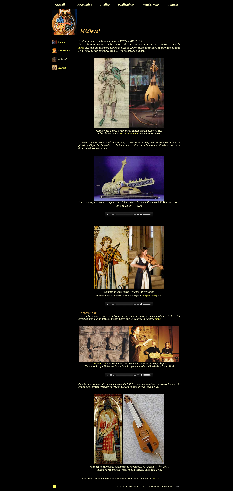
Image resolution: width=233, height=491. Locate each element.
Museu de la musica (130, 133)
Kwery (177, 486)
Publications (126, 4)
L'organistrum (99, 363)
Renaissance (63, 50)
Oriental (61, 67)
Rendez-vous (151, 4)
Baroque (61, 42)
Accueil (60, 4)
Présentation (83, 4)
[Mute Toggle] (141, 214)
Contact (173, 4)
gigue (158, 319)
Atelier (105, 4)
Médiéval (62, 59)
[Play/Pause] (107, 214)
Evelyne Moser (149, 295)
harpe (81, 48)
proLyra (156, 478)
